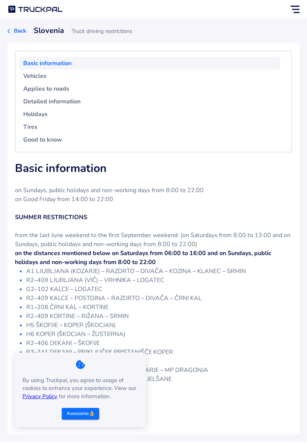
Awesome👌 (81, 413)
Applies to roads (46, 89)
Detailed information (51, 101)
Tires (30, 127)
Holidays (35, 114)
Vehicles (34, 76)
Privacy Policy (39, 396)
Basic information (47, 63)
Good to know (42, 140)
